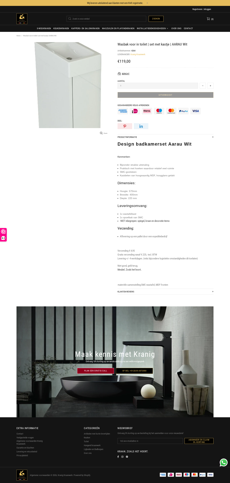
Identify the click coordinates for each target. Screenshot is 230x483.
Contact (20, 433)
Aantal (121, 81)
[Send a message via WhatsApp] (223, 462)
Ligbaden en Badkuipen (93, 449)
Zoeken (156, 18)
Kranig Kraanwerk (22, 18)
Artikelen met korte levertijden (97, 433)
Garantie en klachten (25, 447)
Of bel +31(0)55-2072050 (134, 370)
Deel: (120, 120)
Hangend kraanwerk (92, 445)
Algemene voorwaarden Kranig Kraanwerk (30, 442)
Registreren (197, 9)
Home (19, 36)
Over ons (88, 453)
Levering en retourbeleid (27, 451)
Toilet (86, 441)
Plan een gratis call (95, 370)
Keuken (87, 437)
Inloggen (207, 9)
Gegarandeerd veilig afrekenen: (134, 105)
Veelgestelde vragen (25, 437)
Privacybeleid (22, 455)
